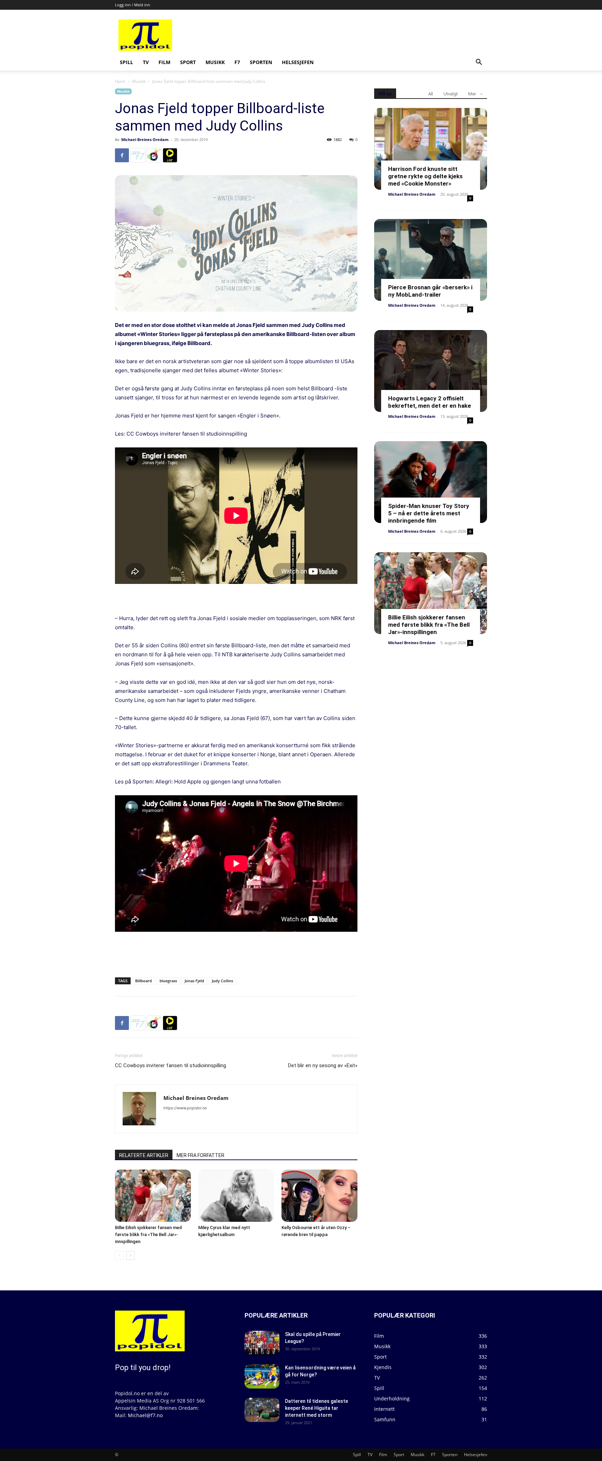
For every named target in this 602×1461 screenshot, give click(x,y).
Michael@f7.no (145, 1415)
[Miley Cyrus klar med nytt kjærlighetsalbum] (236, 1196)
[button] (478, 63)
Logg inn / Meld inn (132, 4)
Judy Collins (222, 980)
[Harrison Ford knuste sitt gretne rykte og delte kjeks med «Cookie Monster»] (430, 149)
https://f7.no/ (138, 155)
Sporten (261, 62)
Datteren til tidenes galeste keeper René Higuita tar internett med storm (316, 1408)
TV (146, 62)
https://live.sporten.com (170, 155)
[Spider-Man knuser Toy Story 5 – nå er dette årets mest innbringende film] (430, 482)
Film (164, 62)
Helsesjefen (298, 62)
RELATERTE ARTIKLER (143, 1155)
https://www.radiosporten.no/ (154, 155)
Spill (126, 62)
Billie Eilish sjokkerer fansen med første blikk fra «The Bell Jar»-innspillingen (148, 1234)
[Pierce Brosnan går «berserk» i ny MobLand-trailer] (430, 260)
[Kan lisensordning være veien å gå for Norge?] (262, 1376)
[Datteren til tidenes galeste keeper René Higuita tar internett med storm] (262, 1410)
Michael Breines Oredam (145, 139)
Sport (188, 62)
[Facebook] (122, 155)
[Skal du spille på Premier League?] (262, 1343)
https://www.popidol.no (185, 1107)
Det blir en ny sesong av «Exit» (322, 1065)
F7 (237, 62)
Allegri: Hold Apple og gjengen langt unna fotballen (218, 781)
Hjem (120, 81)
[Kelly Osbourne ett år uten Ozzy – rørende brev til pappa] (319, 1196)
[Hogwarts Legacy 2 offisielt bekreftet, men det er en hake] (430, 371)
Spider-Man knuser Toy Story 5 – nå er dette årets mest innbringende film (428, 513)
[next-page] (130, 1255)
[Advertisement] (354, 35)
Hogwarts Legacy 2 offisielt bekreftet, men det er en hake (429, 402)
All (430, 93)
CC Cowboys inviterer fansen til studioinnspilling (186, 433)
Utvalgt (450, 93)
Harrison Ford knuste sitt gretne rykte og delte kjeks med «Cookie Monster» (425, 176)
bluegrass (168, 980)
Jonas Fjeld (194, 980)
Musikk (215, 62)
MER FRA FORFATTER (200, 1155)
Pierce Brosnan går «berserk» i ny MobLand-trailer (430, 291)
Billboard (198, 343)
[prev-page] (119, 1255)
